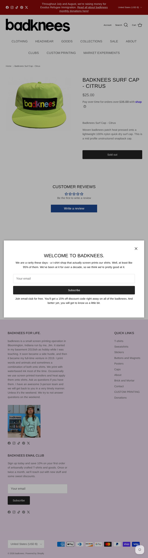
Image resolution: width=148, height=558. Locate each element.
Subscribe (74, 290)
